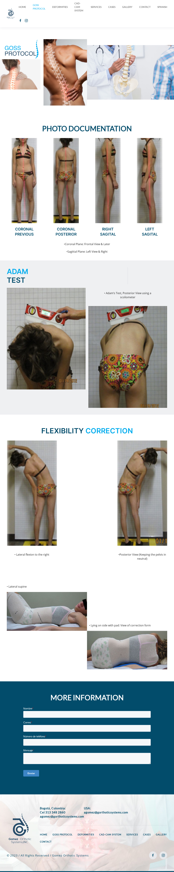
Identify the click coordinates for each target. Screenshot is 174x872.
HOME (22, 6)
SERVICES (96, 6)
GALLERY (127, 6)
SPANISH (162, 6)
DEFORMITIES (60, 6)
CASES (111, 6)
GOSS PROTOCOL (39, 7)
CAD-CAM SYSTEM (78, 7)
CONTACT (145, 6)
